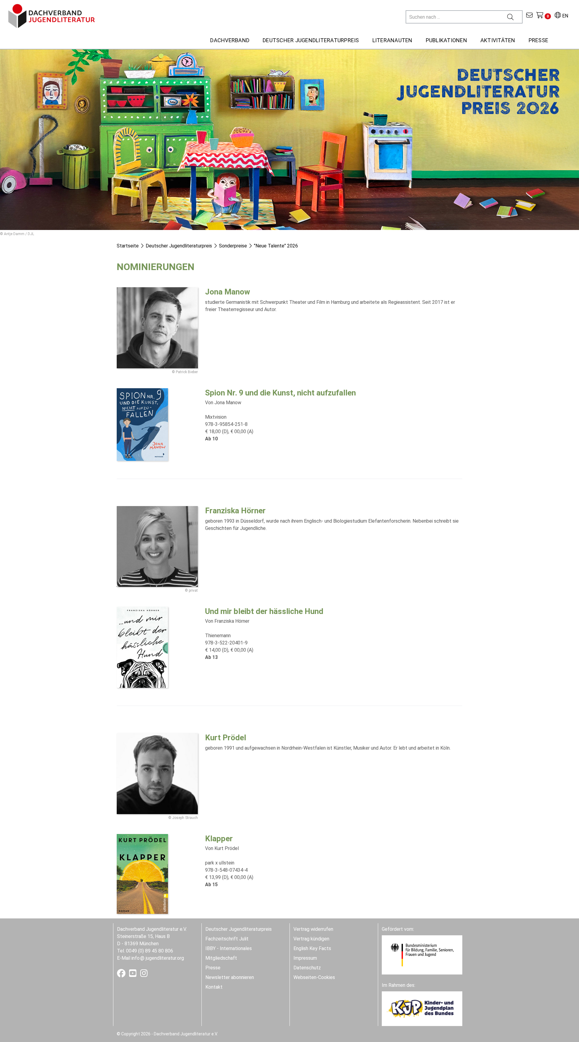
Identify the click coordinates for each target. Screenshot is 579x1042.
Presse (212, 968)
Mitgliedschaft (221, 958)
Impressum (305, 958)
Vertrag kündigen (311, 939)
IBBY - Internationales (228, 948)
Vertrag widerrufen (313, 929)
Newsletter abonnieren (229, 977)
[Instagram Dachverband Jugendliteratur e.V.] (144, 974)
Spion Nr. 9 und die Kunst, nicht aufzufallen (280, 392)
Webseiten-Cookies (314, 977)
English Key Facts (312, 948)
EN (564, 16)
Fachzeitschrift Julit (226, 939)
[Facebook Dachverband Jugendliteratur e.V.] (122, 974)
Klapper (219, 838)
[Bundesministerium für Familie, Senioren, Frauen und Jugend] (422, 954)
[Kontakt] (529, 16)
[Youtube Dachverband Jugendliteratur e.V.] (133, 974)
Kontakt (214, 987)
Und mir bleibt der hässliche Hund (264, 611)
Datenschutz (307, 968)
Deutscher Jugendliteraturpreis (238, 929)
